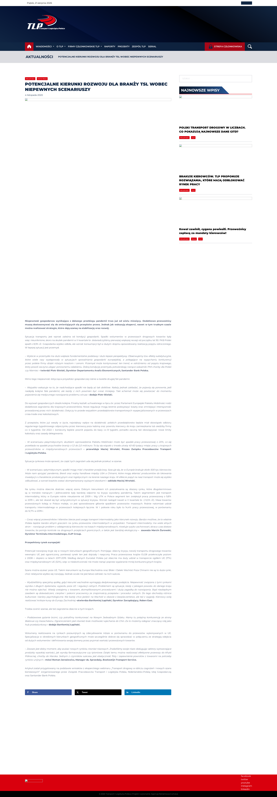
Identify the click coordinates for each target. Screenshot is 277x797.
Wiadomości (44, 46)
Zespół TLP (139, 46)
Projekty (124, 46)
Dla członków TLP (201, 735)
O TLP (60, 46)
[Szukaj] (248, 78)
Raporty (109, 46)
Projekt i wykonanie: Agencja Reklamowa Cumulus (155, 794)
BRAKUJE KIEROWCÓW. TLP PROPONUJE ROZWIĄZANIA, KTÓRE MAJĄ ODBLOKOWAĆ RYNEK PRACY (212, 180)
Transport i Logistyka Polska (118, 794)
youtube (245, 782)
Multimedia (198, 738)
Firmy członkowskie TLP (84, 46)
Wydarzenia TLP (201, 725)
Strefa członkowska (228, 46)
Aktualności (39, 57)
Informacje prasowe (203, 728)
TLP (193, 138)
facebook (246, 776)
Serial (152, 46)
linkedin (245, 789)
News (194, 239)
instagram (246, 785)
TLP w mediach (200, 731)
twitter (244, 779)
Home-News (42, 79)
